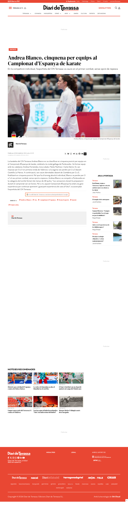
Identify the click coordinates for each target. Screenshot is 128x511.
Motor (93, 1)
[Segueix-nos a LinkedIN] (21, 458)
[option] (64, 107)
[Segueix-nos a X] (11, 458)
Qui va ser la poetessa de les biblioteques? (100, 226)
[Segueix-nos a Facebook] (8, 458)
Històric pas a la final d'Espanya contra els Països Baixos (19, 388)
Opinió (58, 13)
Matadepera (48, 13)
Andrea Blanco (25, 200)
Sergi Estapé (96, 218)
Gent (67, 13)
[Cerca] (116, 8)
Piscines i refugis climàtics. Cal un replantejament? (98, 239)
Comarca (38, 13)
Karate (74, 200)
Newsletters (105, 8)
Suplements (72, 1)
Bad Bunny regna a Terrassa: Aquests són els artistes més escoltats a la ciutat (101, 186)
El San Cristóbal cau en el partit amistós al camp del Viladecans (70, 388)
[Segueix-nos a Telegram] (18, 458)
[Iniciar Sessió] (119, 8)
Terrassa (26, 13)
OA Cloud (116, 497)
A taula (105, 1)
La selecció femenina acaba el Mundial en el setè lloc (44, 388)
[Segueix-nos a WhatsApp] (16, 458)
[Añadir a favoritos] (85, 153)
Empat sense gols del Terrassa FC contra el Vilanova (20, 411)
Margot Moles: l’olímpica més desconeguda (69, 411)
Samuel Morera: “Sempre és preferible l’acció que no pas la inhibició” (101, 213)
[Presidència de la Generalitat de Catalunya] (101, 457)
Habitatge (85, 1)
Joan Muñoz (96, 192)
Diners (76, 13)
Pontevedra (14, 205)
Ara (35, 200)
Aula (77, 1)
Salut (99, 1)
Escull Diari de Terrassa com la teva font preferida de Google (48, 194)
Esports (92, 13)
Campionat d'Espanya (47, 200)
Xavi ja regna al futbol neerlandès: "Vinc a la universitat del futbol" (45, 411)
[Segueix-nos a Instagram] (13, 458)
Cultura (84, 13)
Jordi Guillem (96, 202)
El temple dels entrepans (100, 199)
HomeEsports (63, 200)
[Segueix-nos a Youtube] (23, 458)
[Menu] (10, 8)
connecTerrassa (115, 1)
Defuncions (101, 13)
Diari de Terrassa (21, 144)
